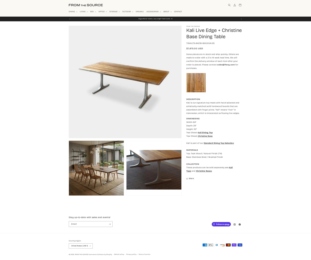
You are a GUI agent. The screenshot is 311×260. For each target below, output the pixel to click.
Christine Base (205, 136)
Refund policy (119, 254)
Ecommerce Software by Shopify (100, 254)
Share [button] (191, 178)
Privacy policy (131, 254)
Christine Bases (204, 171)
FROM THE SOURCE (81, 254)
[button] (72, 11)
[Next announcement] (241, 19)
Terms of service (144, 254)
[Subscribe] (109, 224)
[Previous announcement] (69, 19)
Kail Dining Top (205, 132)
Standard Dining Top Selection (219, 143)
